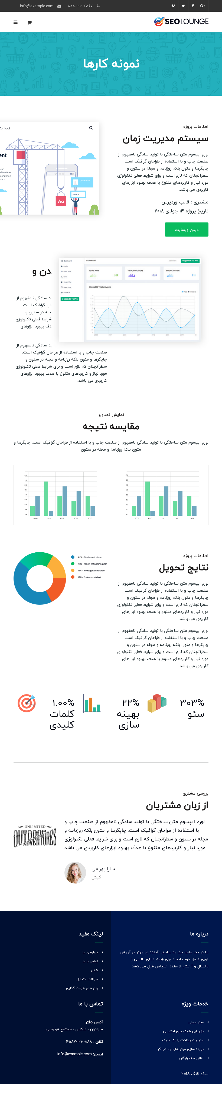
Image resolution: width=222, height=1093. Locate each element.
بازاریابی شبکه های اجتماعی (183, 1031)
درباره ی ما (90, 952)
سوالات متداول (87, 979)
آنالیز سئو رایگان (191, 1058)
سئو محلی (196, 1022)
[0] (29, 24)
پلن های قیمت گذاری (82, 988)
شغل (94, 970)
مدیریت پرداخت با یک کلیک (183, 1040)
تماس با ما (90, 961)
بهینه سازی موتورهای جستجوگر (181, 1049)
